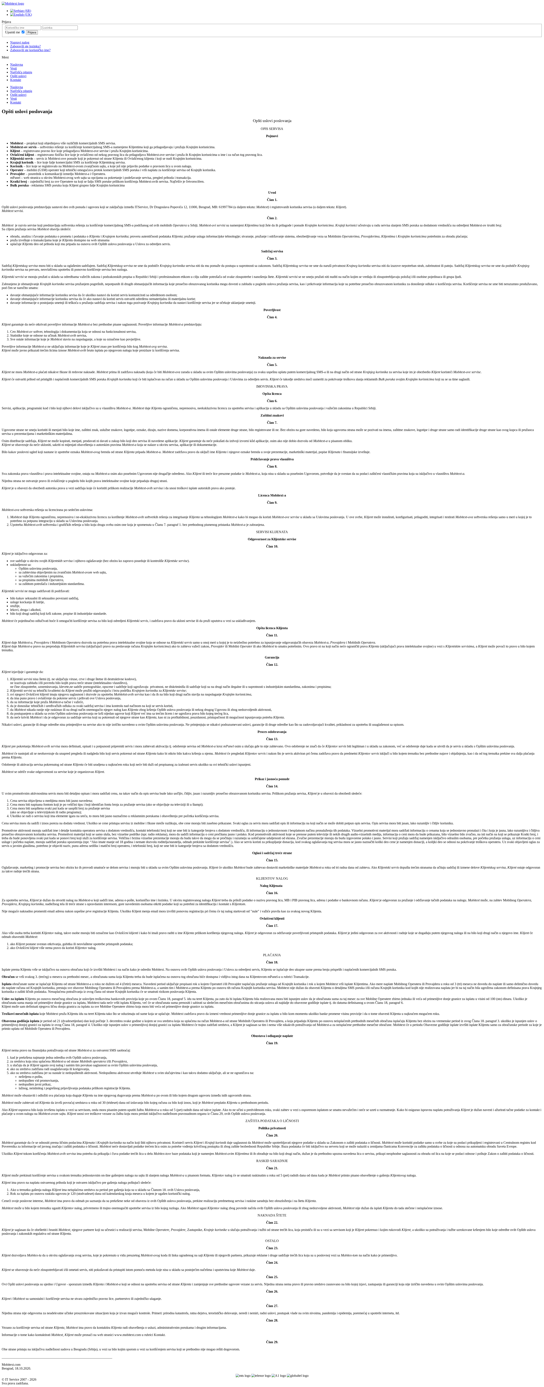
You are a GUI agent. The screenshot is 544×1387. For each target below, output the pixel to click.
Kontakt (15, 80)
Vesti (13, 68)
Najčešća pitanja (21, 72)
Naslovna (16, 64)
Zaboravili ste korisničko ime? (30, 50)
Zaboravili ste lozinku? (25, 46)
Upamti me (13, 32)
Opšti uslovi (18, 76)
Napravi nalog (19, 42)
